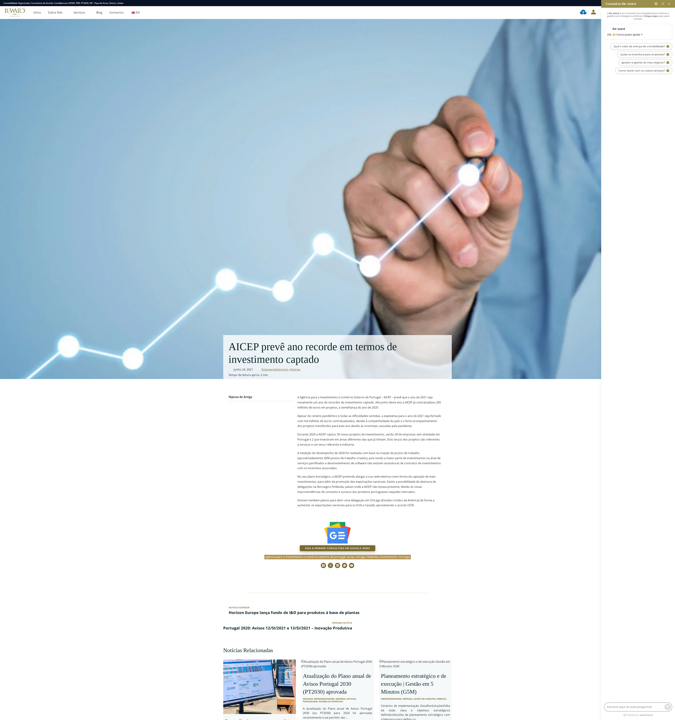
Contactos (117, 12)
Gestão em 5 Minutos (425, 699)
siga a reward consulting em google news (337, 548)
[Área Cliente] (593, 12)
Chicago (360, 557)
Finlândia (372, 557)
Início (37, 12)
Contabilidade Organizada (17, 3)
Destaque (308, 699)
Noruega (404, 557)
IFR (91, 3)
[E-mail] (351, 565)
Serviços (79, 12)
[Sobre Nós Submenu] (66, 12)
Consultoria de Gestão (42, 3)
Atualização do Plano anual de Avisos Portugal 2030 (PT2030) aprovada (337, 684)
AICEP (350, 557)
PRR (78, 3)
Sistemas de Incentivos (331, 701)
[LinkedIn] (337, 565)
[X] (330, 565)
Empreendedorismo (275, 369)
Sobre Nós (55, 12)
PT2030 (84, 3)
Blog (99, 12)
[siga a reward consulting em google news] (337, 533)
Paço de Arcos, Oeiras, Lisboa (108, 3)
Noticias (295, 369)
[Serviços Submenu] (88, 12)
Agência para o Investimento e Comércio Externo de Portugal (305, 557)
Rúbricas (441, 699)
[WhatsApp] (344, 565)
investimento (388, 557)
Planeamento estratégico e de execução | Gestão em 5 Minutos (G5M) (413, 684)
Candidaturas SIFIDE (64, 3)
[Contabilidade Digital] (583, 12)
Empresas (341, 699)
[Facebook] (323, 565)
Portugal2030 (310, 701)
